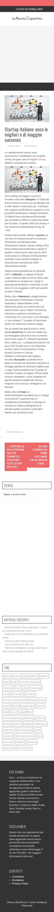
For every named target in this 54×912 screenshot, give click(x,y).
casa (18, 688)
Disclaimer (18, 880)
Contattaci (18, 876)
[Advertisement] (27, 54)
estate (32, 700)
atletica (33, 676)
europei (42, 700)
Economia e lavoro (15, 432)
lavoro (13, 712)
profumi (17, 724)
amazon (17, 676)
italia (5, 712)
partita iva (40, 718)
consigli (6, 694)
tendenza (31, 742)
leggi (22, 712)
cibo (25, 688)
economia (30, 694)
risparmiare (8, 730)
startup (42, 159)
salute (38, 730)
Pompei (6, 724)
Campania (8, 688)
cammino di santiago (30, 682)
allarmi (6, 676)
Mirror (30, 712)
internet (40, 706)
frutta (15, 706)
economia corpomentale (14, 700)
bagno (6, 682)
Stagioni (20, 742)
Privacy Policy (20, 883)
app (25, 676)
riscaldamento (40, 724)
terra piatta (8, 748)
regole (27, 724)
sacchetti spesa (24, 730)
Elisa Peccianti (30, 146)
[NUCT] (27, 18)
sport (39, 736)
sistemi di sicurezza (24, 736)
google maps (27, 706)
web (29, 748)
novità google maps (12, 718)
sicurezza (7, 736)
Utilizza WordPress (17, 902)
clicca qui (28, 856)
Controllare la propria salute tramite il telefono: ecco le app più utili (15, 456)
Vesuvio (20, 748)
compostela (36, 688)
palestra (29, 718)
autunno (44, 676)
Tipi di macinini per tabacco (29, 10)
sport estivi (8, 742)
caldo (14, 682)
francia (6, 706)
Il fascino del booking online (19, 641)
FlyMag (40, 902)
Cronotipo (17, 694)
